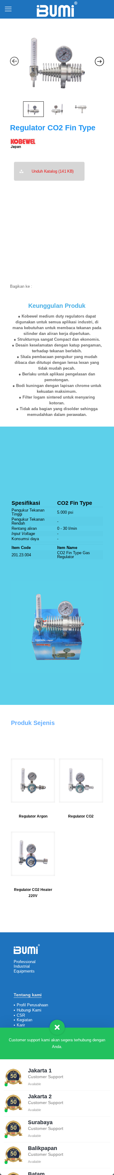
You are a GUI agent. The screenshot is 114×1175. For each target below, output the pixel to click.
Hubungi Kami (29, 1010)
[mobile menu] (8, 9)
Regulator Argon (33, 816)
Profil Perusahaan (32, 1005)
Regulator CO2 (81, 816)
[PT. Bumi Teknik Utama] (57, 9)
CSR (21, 1015)
